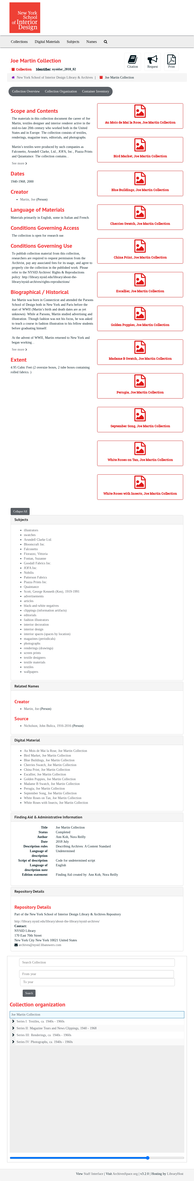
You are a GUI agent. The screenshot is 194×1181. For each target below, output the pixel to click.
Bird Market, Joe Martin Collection (47, 755)
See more (18, 163)
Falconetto (31, 549)
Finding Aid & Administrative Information (48, 817)
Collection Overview (26, 91)
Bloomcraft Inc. (34, 544)
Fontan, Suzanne (35, 558)
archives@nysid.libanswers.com (40, 945)
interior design (33, 629)
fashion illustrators (36, 620)
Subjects (73, 42)
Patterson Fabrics (35, 577)
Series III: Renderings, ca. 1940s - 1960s (44, 1035)
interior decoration (36, 624)
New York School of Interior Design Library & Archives (55, 77)
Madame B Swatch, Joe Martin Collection (52, 784)
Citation (132, 66)
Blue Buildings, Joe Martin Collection (49, 760)
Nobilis (29, 572)
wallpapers (31, 672)
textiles (28, 667)
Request (152, 66)
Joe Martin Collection (25, 1014)
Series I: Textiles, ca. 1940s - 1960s (40, 1021)
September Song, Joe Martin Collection (50, 793)
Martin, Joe (27, 199)
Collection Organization (61, 91)
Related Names (26, 686)
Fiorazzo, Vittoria (36, 554)
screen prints (32, 653)
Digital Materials (47, 42)
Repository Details (29, 891)
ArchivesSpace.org (125, 1174)
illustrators (31, 530)
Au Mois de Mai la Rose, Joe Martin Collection (55, 751)
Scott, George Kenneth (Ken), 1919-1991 (51, 591)
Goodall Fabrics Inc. (37, 563)
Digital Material (27, 740)
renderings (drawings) (38, 648)
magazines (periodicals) (39, 639)
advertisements (34, 596)
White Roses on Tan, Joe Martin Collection (52, 798)
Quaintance (31, 587)
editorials (30, 615)
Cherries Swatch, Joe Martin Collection (50, 765)
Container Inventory (95, 91)
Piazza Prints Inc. (35, 582)
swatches (29, 535)
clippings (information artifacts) (45, 610)
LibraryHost (175, 1174)
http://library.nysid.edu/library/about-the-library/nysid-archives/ (57, 921)
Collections (19, 42)
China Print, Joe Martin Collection (47, 769)
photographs (32, 643)
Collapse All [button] (20, 511)
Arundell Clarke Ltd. (38, 539)
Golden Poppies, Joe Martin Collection (50, 779)
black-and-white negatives (41, 605)
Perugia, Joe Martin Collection (44, 788)
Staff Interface (93, 1174)
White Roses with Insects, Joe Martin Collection (56, 802)
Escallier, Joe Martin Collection (45, 774)
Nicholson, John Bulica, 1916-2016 (47, 726)
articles (28, 601)
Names (91, 42)
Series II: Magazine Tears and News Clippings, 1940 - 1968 (57, 1028)
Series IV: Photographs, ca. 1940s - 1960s (45, 1042)
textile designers (34, 657)
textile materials (34, 662)
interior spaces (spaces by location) (47, 634)
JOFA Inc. (30, 568)
